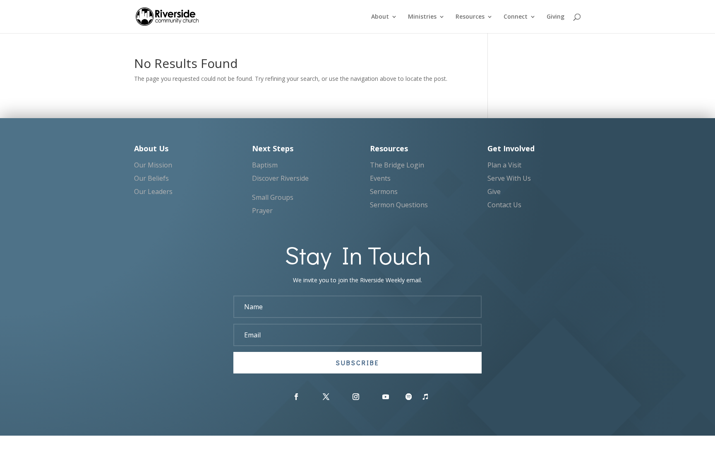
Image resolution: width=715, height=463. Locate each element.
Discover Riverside (280, 178)
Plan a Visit (504, 165)
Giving (555, 17)
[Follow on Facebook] (296, 396)
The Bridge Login (397, 165)
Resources (470, 17)
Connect (516, 17)
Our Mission (153, 165)
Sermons (384, 191)
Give (494, 191)
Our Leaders (153, 191)
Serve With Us (509, 178)
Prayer (262, 210)
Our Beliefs (151, 178)
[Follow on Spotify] (408, 396)
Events (380, 178)
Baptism (265, 165)
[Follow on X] (326, 396)
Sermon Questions (399, 204)
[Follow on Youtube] (385, 396)
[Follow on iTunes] (425, 396)
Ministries (422, 17)
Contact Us (504, 204)
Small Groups (272, 197)
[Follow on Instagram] (356, 396)
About (380, 17)
